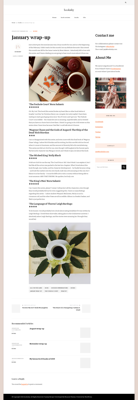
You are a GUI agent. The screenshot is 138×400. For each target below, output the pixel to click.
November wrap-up (38, 344)
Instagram (99, 127)
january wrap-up (36, 291)
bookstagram (116, 69)
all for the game (36, 288)
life (84, 17)
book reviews (65, 17)
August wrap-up (37, 329)
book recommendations (59, 288)
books (77, 17)
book (46, 288)
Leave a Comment (18, 56)
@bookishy (110, 47)
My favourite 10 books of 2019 (42, 359)
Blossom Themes (70, 397)
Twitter (98, 132)
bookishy (69, 10)
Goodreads (99, 122)
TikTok (97, 137)
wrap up (64, 291)
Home (54, 17)
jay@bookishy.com (102, 152)
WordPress (88, 397)
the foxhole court (51, 291)
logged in (24, 384)
